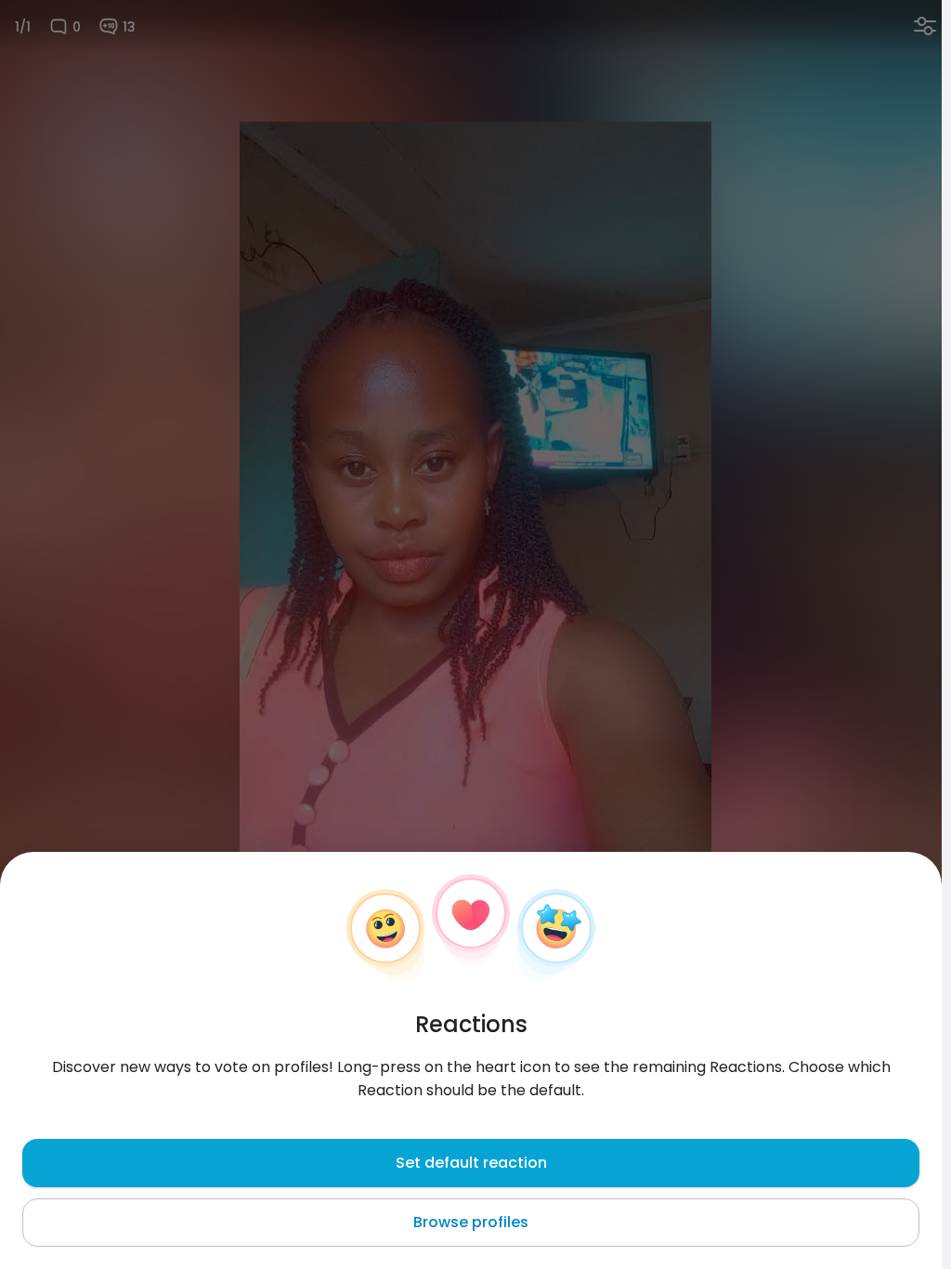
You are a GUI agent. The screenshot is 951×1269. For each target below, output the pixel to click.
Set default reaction (471, 1162)
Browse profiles (470, 1222)
